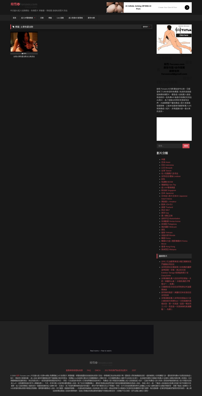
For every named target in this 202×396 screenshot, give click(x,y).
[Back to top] (194, 389)
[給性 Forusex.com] (24, 5)
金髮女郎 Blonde (168, 235)
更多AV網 (91, 18)
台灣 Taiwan (166, 171)
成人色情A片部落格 (76, 18)
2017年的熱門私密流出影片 (116, 370)
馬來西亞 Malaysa (168, 249)
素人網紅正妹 (167, 216)
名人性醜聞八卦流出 (169, 174)
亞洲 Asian (165, 162)
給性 (18, 376)
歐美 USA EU (167, 204)
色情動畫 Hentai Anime (170, 221)
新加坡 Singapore (168, 190)
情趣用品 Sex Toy (168, 185)
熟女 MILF (165, 210)
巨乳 (163, 179)
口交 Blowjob (166, 168)
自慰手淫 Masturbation (170, 219)
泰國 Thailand (167, 207)
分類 (41, 18)
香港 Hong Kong (168, 247)
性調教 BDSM (167, 182)
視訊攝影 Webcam (169, 227)
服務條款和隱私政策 (74, 370)
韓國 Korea (166, 238)
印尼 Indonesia (167, 165)
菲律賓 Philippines (169, 224)
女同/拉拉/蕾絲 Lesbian (171, 176)
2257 (134, 370)
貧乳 (163, 230)
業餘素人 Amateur (168, 202)
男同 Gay (165, 213)
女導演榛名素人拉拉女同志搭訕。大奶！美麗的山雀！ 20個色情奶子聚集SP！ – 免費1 (176, 281)
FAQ (89, 370)
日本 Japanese (167, 193)
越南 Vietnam (166, 233)
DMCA (98, 370)
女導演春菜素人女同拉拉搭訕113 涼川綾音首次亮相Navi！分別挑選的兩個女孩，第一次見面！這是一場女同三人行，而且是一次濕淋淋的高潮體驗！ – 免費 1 (176, 303)
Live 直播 (60, 18)
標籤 (50, 18)
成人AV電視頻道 (27, 18)
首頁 (14, 18)
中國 (163, 159)
